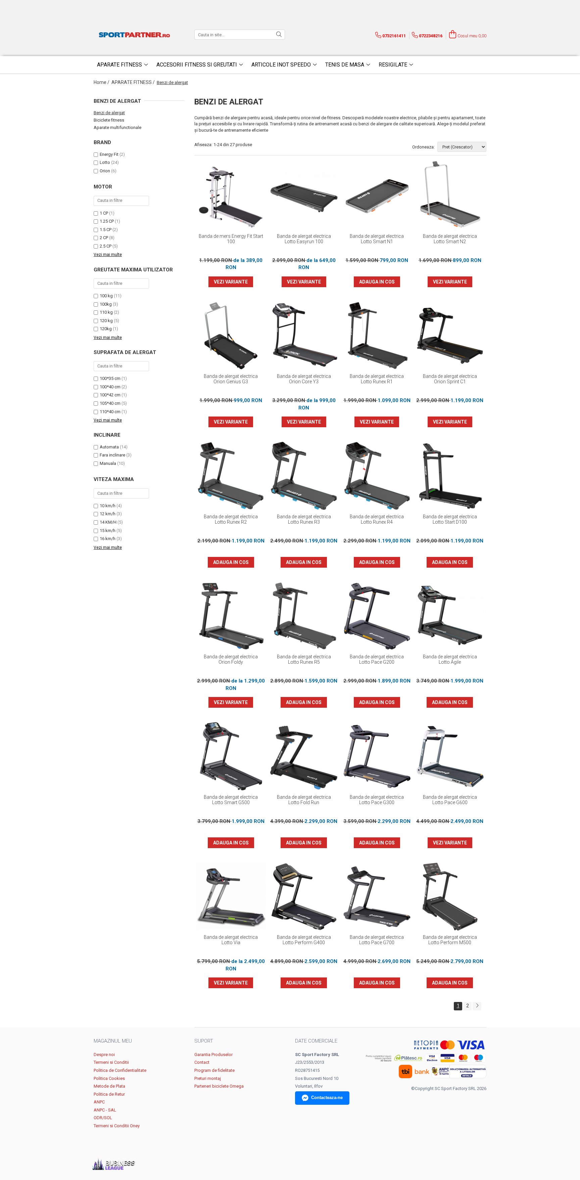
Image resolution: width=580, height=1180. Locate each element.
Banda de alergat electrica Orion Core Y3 (304, 379)
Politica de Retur (109, 1094)
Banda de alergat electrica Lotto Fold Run (304, 799)
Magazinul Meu (113, 1041)
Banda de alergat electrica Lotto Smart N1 (377, 238)
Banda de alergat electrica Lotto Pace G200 (377, 659)
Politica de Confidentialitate (120, 1070)
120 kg (106, 320)
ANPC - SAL (105, 1109)
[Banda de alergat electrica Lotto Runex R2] (230, 476)
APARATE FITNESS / (133, 82)
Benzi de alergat (109, 112)
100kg (106, 304)
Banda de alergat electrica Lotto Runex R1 (377, 379)
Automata (109, 446)
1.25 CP (107, 221)
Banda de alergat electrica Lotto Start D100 (450, 519)
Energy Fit (109, 154)
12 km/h (107, 513)
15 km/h (107, 530)
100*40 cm (110, 386)
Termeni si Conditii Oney (117, 1125)
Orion (105, 170)
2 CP (104, 237)
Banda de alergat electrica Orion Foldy (231, 659)
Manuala (108, 463)
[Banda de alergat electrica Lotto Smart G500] (230, 756)
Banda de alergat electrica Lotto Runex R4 (377, 519)
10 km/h (107, 505)
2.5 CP (105, 246)
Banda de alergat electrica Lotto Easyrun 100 (304, 238)
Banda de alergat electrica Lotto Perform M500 (450, 939)
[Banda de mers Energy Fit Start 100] (230, 195)
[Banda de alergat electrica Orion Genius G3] (230, 335)
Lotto (105, 162)
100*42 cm (110, 394)
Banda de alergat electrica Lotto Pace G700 (377, 939)
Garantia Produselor (213, 1054)
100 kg (106, 295)
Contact (201, 1062)
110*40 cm (110, 411)
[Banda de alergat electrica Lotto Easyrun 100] (304, 195)
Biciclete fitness (109, 120)
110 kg (106, 312)
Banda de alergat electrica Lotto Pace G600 (450, 799)
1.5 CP (105, 229)
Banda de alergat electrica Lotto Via (231, 939)
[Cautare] (279, 35)
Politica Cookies (109, 1078)
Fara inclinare (112, 454)
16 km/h (107, 538)
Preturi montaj (207, 1078)
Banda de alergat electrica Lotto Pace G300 (377, 799)
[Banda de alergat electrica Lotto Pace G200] (377, 616)
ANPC (99, 1101)
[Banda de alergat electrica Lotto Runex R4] (377, 476)
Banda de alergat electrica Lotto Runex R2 (231, 519)
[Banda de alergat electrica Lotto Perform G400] (304, 896)
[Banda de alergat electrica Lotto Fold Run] (304, 756)
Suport (203, 1041)
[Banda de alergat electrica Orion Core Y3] (304, 335)
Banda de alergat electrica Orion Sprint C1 (450, 379)
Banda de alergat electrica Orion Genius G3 (231, 379)
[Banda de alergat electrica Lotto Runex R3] (304, 476)
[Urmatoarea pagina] (477, 1006)
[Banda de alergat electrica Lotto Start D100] (450, 476)
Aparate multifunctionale (117, 127)
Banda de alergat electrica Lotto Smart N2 (450, 238)
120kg (106, 328)
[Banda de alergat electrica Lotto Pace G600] (450, 756)
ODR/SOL (103, 1117)
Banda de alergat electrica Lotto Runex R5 (304, 659)
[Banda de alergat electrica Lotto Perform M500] (450, 896)
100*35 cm (110, 378)
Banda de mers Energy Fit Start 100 (231, 238)
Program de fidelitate (214, 1070)
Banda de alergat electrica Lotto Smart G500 (231, 799)
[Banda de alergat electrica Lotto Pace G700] (377, 896)
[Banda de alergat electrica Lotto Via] (230, 896)
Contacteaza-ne (327, 1097)
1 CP (104, 213)
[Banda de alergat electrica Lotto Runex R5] (304, 616)
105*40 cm (110, 403)
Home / (102, 82)
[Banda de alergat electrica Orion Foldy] (230, 616)
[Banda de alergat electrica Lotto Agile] (450, 616)
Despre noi (104, 1054)
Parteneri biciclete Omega (219, 1086)
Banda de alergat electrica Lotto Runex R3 (304, 519)
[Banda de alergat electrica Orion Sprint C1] (450, 335)
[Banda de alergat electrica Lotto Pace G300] (377, 756)
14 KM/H (108, 522)
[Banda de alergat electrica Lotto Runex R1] (377, 335)
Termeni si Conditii (111, 1062)
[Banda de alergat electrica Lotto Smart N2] (450, 195)
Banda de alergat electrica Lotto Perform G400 (304, 939)
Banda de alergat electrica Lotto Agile (450, 659)
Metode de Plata (109, 1086)
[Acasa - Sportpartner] (136, 34)
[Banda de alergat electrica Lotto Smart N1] (377, 195)
